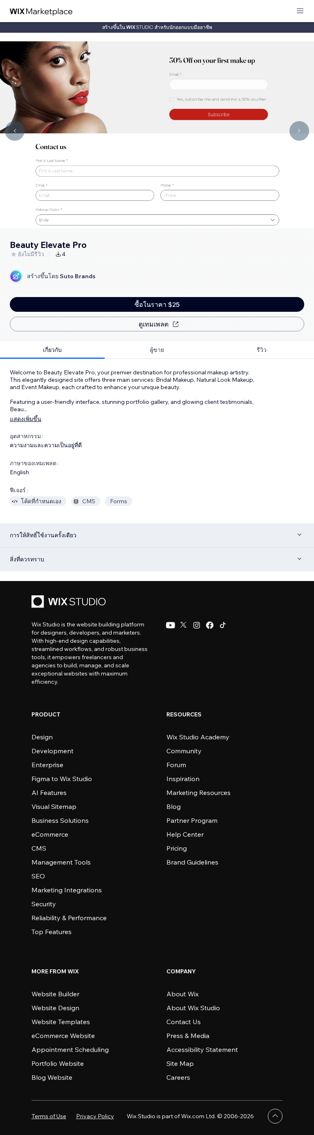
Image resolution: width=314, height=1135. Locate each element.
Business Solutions (60, 820)
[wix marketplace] (41, 11)
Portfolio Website (57, 1063)
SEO (38, 876)
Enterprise (47, 765)
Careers (178, 1077)
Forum (176, 765)
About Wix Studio (193, 1008)
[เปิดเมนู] (300, 11)
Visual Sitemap (53, 806)
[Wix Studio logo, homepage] (69, 602)
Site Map (180, 1063)
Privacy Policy (95, 1116)
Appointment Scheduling (70, 1049)
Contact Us (183, 1022)
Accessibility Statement (202, 1049)
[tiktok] (223, 625)
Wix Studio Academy (197, 737)
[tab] (52, 350)
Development (52, 751)
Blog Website (51, 1077)
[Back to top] (275, 1116)
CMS (38, 848)
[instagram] (197, 625)
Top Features (51, 932)
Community (184, 751)
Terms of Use (48, 1116)
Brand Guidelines (192, 862)
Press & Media (187, 1035)
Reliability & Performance (69, 918)
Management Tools (61, 862)
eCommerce (49, 834)
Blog (173, 806)
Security (43, 904)
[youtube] (170, 625)
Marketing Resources (198, 792)
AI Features (49, 792)
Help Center (185, 834)
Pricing (176, 848)
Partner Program (192, 820)
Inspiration (183, 779)
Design (42, 737)
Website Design (55, 1008)
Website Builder (55, 994)
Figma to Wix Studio (61, 779)
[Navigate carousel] (15, 131)
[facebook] (210, 625)
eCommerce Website (63, 1035)
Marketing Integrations (66, 890)
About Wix (182, 994)
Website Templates (60, 1022)
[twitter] (183, 625)
